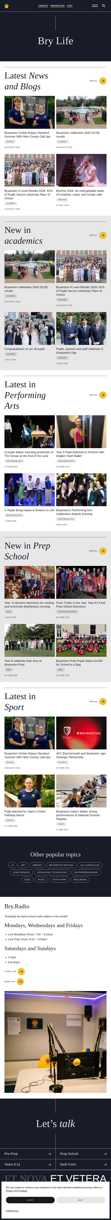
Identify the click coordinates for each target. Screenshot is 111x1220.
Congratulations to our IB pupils (24, 349)
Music (41, 879)
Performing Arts (14, 461)
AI (13, 865)
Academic (62, 141)
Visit (70, 6)
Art (23, 865)
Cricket (10, 141)
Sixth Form (59, 879)
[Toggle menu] (95, 6)
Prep (9, 611)
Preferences (12, 1211)
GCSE (27, 879)
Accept (30, 1200)
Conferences (21, 872)
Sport (61, 824)
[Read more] (29, 112)
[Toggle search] (104, 6)
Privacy (10, 1191)
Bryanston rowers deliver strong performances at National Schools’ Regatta (78, 815)
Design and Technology (52, 872)
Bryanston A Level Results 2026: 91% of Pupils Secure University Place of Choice (28, 194)
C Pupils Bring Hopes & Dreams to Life (29, 510)
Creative (62, 199)
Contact (43, 6)
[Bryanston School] (6, 5)
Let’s (55, 1123)
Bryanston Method (61, 865)
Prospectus (57, 6)
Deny (80, 1200)
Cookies (23, 1191)
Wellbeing (80, 879)
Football (62, 762)
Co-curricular (90, 865)
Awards (37, 865)
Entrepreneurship (86, 872)
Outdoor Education (67, 611)
